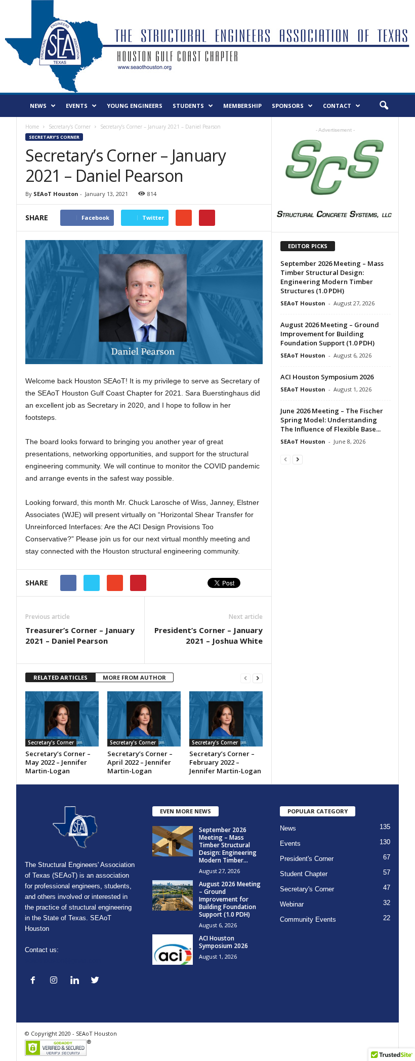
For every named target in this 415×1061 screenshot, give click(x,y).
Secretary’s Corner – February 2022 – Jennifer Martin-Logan (225, 762)
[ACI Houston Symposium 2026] (172, 949)
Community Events (308, 919)
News (38, 105)
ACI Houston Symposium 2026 (327, 376)
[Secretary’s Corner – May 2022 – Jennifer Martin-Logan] (62, 718)
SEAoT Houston (55, 194)
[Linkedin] (76, 981)
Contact (337, 105)
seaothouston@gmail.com (63, 960)
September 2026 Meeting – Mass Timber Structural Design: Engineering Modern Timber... (228, 845)
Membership (242, 105)
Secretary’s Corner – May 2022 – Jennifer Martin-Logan (58, 762)
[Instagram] (56, 981)
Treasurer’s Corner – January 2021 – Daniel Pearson (80, 635)
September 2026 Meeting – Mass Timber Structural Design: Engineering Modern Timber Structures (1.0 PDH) (332, 277)
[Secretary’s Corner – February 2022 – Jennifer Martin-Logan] (226, 718)
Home (32, 126)
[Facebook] (35, 981)
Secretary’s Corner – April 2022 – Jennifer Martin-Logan (140, 762)
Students (188, 105)
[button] (383, 106)
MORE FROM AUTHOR (134, 677)
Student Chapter (303, 874)
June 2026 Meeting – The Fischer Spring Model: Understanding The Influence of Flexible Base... (331, 420)
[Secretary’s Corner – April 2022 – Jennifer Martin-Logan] (144, 718)
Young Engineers (134, 105)
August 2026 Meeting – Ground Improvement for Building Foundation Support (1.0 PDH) (329, 333)
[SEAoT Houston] (207, 46)
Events (77, 105)
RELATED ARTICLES (60, 677)
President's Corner (307, 858)
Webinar (292, 904)
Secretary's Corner (70, 126)
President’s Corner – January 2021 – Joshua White (208, 635)
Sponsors (288, 105)
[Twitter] (96, 981)
